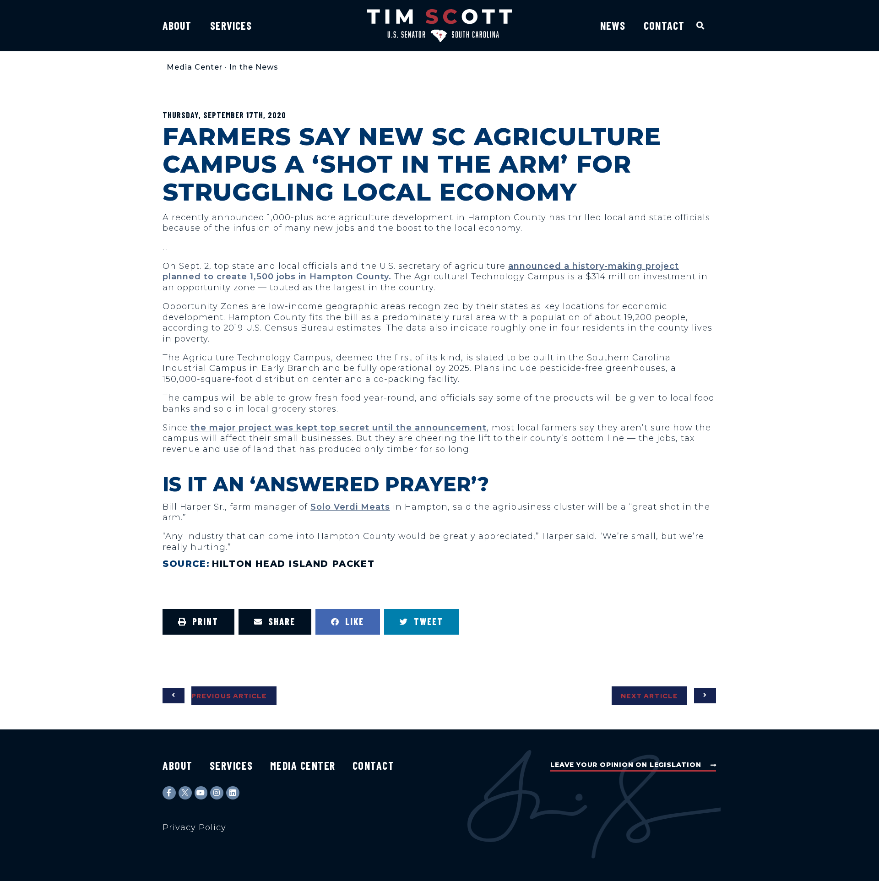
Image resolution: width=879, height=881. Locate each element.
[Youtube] (201, 792)
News (612, 25)
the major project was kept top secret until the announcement (338, 428)
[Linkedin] (232, 792)
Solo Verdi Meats (350, 507)
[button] (700, 25)
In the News (253, 67)
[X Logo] (185, 792)
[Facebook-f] (169, 792)
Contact (664, 25)
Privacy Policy (194, 827)
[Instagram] (216, 792)
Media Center (194, 67)
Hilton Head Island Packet (293, 563)
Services (231, 25)
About (177, 25)
